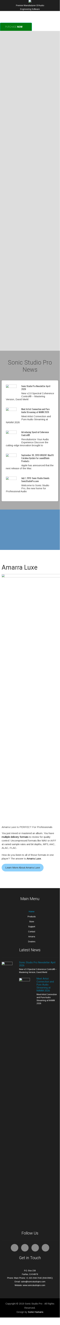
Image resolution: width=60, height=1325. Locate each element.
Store (31, 921)
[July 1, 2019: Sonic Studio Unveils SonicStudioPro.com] (11, 479)
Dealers (31, 941)
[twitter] (25, 1247)
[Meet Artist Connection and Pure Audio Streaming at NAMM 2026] (11, 410)
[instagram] (45, 1247)
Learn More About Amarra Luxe (22, 867)
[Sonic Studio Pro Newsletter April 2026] (11, 387)
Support (31, 926)
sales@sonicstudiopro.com (33, 1281)
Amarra (31, 936)
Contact (31, 931)
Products (32, 916)
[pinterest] (35, 1247)
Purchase (13, 27)
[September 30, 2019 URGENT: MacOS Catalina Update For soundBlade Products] (11, 456)
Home (31, 911)
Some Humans (35, 1312)
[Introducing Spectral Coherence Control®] (11, 433)
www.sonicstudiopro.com (34, 1285)
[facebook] (14, 1247)
